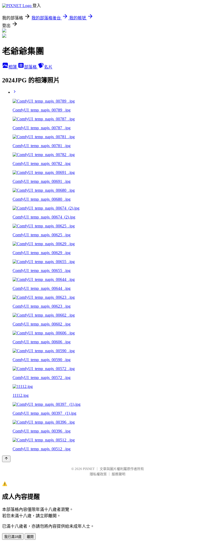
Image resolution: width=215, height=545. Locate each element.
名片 (48, 67)
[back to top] (6, 459)
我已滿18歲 (13, 537)
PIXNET (89, 469)
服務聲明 (118, 474)
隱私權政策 (98, 474)
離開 (30, 537)
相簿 (13, 67)
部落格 (31, 67)
